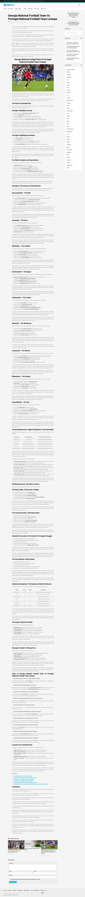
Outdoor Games (18, 8)
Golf (68, 105)
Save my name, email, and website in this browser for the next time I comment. (25, 879)
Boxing (68, 82)
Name (10, 871)
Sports (25, 8)
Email (35, 871)
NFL (68, 123)
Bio (67, 79)
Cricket (68, 90)
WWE (68, 167)
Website (10, 875)
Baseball (68, 74)
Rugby (68, 141)
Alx (17, 895)
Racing (68, 136)
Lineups (68, 116)
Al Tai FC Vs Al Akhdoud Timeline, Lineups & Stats (25, 777)
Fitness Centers (70, 100)
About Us (9, 1)
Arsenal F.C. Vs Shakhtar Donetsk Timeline (23, 780)
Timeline (69, 160)
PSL (68, 134)
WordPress (10, 895)
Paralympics (69, 131)
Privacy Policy (25, 1)
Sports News (30, 8)
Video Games (36, 8)
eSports (68, 92)
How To (5, 8)
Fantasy (68, 97)
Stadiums (69, 152)
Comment (11, 863)
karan (12, 22)
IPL (67, 113)
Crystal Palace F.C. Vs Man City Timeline (23, 776)
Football (24, 22)
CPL (68, 87)
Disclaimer (19, 1)
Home (5, 1)
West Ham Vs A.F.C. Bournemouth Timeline (23, 779)
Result (68, 139)
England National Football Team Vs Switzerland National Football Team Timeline (48, 852)
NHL (68, 126)
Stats (68, 154)
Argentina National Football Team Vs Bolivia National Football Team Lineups (31, 784)
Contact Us (14, 1)
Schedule (69, 144)
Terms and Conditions (33, 1)
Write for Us (41, 1)
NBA (68, 121)
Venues (68, 162)
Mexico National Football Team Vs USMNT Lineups (25, 782)
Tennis (68, 157)
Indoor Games (11, 8)
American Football (70, 69)
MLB (68, 118)
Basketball (69, 77)
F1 (67, 95)
